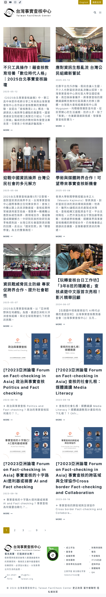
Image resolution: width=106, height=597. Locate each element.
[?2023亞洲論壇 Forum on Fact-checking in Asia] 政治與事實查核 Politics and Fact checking (26, 381)
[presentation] (26, 44)
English (84, 2)
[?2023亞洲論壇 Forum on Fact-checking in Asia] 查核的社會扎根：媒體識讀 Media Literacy (79, 381)
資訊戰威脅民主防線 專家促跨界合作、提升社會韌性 (26, 290)
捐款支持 (96, 2)
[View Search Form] (95, 12)
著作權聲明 (90, 588)
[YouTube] (10, 2)
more (7, 130)
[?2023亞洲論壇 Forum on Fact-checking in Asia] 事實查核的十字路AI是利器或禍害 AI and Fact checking (26, 475)
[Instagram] (15, 2)
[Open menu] (100, 12)
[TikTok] (20, 2)
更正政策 (78, 588)
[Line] (5, 2)
